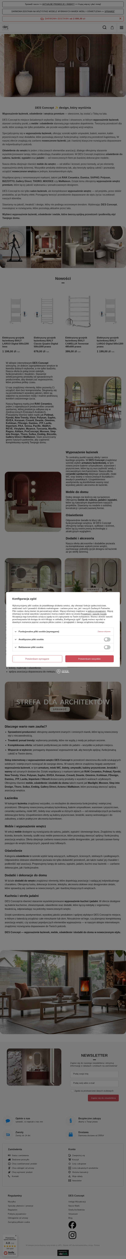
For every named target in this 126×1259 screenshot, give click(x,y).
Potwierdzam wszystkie (89, 659)
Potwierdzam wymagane (37, 659)
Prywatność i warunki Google (93, 614)
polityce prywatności (97, 611)
